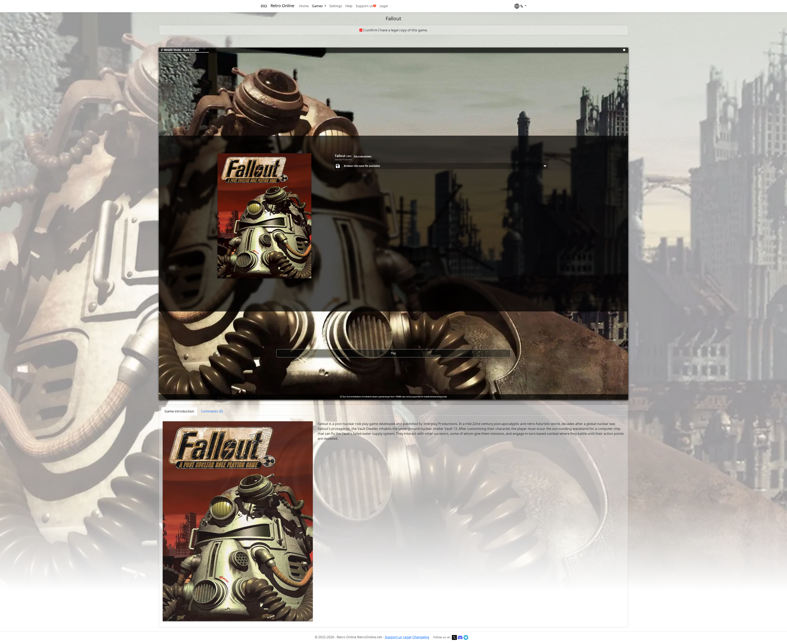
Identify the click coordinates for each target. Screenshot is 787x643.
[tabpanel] (393, 521)
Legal (384, 6)
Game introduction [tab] (179, 411)
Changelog (420, 637)
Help (349, 6)
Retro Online (282, 5)
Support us (364, 6)
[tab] (212, 411)
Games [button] (318, 6)
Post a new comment (362, 156)
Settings (335, 6)
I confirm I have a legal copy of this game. (395, 30)
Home (304, 6)
